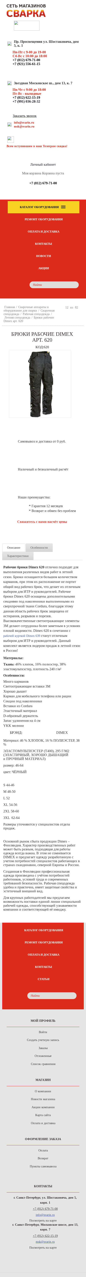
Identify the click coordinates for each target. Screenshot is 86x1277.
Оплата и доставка (43, 231)
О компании (43, 1091)
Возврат (43, 1158)
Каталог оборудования (43, 930)
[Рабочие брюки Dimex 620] (40, 383)
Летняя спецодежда (17, 317)
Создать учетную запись (43, 1040)
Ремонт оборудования (44, 219)
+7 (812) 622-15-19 (45, 1235)
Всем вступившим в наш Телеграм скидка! (37, 146)
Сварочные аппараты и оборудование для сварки (26, 308)
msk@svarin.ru (24, 126)
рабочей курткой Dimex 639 (21, 636)
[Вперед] (82, 307)
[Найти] (74, 285)
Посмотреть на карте (43, 1220)
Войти (43, 1032)
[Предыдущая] (62, 307)
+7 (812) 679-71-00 (45, 1208)
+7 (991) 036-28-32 (26, 101)
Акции (43, 268)
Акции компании (43, 1107)
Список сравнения (43, 1064)
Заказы (43, 1048)
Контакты (43, 243)
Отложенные (43, 1056)
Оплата (43, 1150)
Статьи (43, 979)
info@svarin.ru (24, 122)
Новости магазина (43, 1099)
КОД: (40, 347)
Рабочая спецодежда (36, 314)
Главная (9, 307)
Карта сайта (43, 1115)
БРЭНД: (16, 732)
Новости (43, 256)
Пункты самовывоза (43, 1166)
